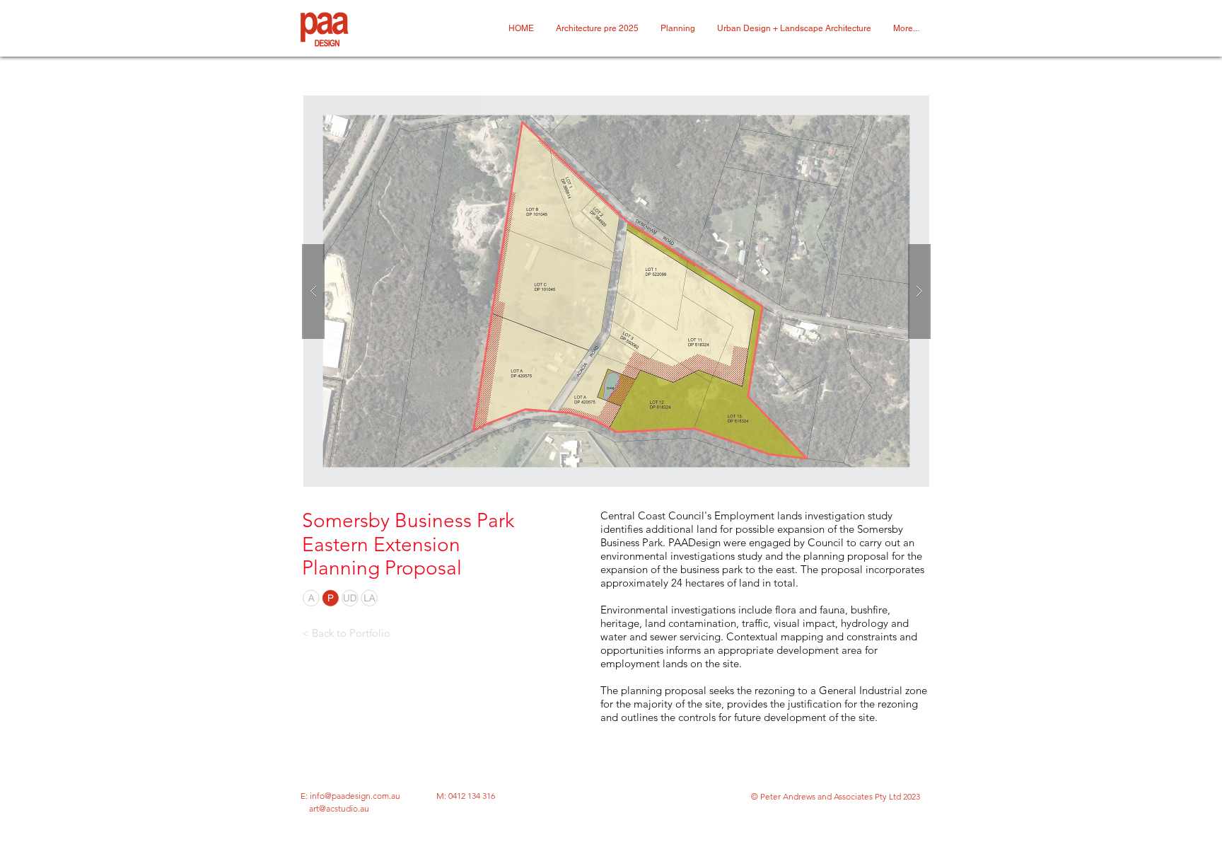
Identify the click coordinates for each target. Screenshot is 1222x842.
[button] (616, 291)
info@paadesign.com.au (355, 795)
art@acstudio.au (339, 808)
